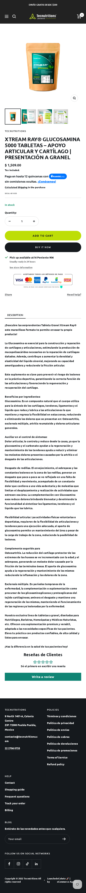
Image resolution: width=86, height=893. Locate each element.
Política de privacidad (60, 723)
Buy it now (43, 247)
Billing (9, 810)
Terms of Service (57, 757)
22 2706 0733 (12, 748)
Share (8, 294)
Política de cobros (58, 736)
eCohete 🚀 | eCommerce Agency (67, 880)
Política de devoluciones (62, 743)
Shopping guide (15, 789)
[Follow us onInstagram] (18, 863)
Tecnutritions (15, 131)
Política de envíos (58, 729)
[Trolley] (79, 16)
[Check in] (64, 839)
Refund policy (55, 764)
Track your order (15, 803)
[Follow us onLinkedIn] (36, 863)
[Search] (14, 16)
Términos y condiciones (61, 716)
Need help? (74, 294)
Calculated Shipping (16, 187)
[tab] (15, 315)
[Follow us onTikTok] (27, 863)
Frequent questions (17, 796)
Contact (10, 782)
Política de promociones (62, 750)
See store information (21, 267)
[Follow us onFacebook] (9, 863)
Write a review (43, 677)
